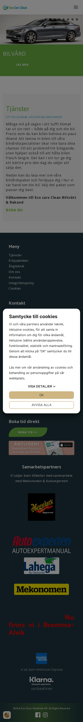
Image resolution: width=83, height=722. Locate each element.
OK (41, 395)
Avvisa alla (42, 405)
